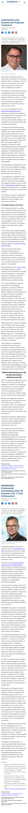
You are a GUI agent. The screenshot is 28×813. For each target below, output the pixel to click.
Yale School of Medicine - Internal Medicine (12, 465)
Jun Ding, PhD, (21, 267)
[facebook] (2, 32)
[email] (16, 32)
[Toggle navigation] (2, 2)
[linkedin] (9, 32)
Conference (15, 795)
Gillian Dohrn (4, 29)
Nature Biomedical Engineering (10, 111)
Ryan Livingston (5, 500)
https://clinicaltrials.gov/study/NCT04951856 (15, 788)
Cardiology (8, 795)
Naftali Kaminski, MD (12, 185)
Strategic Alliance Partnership (8, 468)
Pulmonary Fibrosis (18, 467)
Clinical (11, 467)
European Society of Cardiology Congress (12, 793)
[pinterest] (13, 32)
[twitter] (6, 32)
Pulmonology (4, 467)
